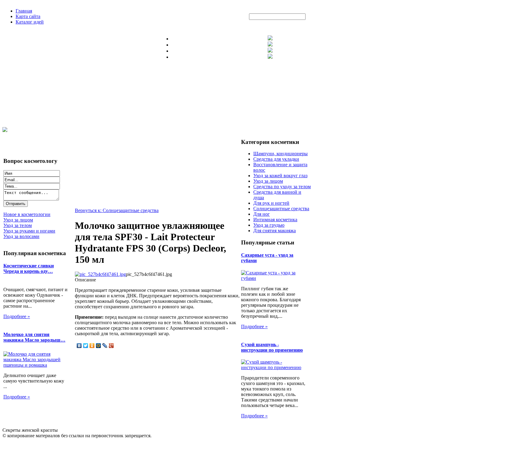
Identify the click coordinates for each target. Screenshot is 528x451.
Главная (24, 10)
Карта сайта (28, 16)
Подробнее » (16, 316)
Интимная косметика (275, 219)
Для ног (261, 214)
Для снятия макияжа (274, 230)
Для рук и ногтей (271, 203)
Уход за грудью (268, 225)
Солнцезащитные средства (281, 208)
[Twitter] (85, 346)
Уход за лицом (268, 181)
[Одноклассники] (92, 346)
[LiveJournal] (105, 346)
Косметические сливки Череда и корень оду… (28, 268)
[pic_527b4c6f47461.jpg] (100, 274)
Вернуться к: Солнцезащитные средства (117, 210)
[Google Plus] (111, 346)
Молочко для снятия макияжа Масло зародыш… (34, 337)
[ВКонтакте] (79, 346)
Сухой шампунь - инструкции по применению (272, 347)
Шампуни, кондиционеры (280, 153)
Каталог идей (30, 21)
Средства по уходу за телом (282, 186)
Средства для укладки (276, 159)
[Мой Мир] (98, 346)
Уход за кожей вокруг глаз (280, 175)
